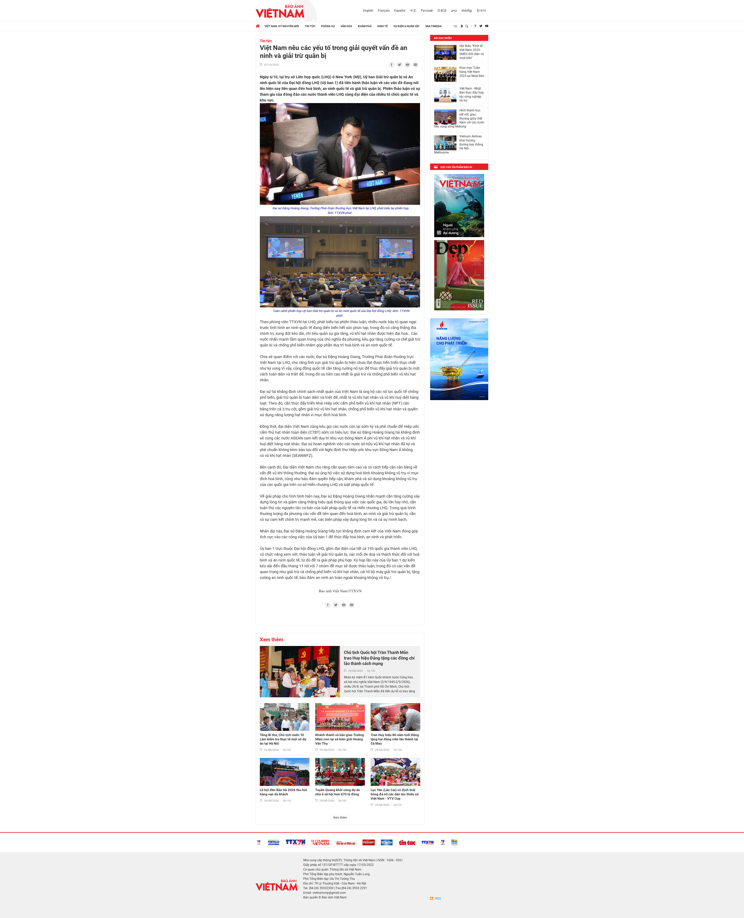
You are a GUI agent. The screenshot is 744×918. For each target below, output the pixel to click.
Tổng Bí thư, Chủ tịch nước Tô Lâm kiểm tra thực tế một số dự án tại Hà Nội (283, 739)
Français (384, 10)
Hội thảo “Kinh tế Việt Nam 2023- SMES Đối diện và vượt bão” (471, 52)
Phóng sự (328, 26)
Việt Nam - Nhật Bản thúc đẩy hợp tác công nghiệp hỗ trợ (471, 94)
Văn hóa (346, 26)
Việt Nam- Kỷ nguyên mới (281, 26)
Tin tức (310, 26)
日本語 (442, 10)
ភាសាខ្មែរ (467, 10)
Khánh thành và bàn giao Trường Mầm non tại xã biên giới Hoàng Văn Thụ (339, 739)
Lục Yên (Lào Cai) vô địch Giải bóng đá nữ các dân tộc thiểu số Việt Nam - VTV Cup (395, 794)
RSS (438, 898)
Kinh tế (382, 26)
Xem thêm (271, 639)
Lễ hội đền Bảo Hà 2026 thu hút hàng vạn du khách (283, 792)
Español (399, 10)
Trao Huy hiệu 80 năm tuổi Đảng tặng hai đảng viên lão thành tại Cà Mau (395, 739)
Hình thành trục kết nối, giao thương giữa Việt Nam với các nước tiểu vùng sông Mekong (459, 118)
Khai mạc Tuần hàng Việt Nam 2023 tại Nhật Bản (471, 72)
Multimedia (433, 26)
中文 (413, 10)
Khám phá (365, 26)
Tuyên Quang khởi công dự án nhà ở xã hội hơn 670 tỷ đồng (337, 792)
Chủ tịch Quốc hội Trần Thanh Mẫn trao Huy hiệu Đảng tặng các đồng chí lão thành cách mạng (379, 658)
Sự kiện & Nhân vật (407, 26)
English (368, 10)
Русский (427, 10)
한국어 (481, 10)
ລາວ (454, 10)
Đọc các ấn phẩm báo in (456, 167)
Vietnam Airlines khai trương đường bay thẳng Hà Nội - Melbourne (458, 144)
